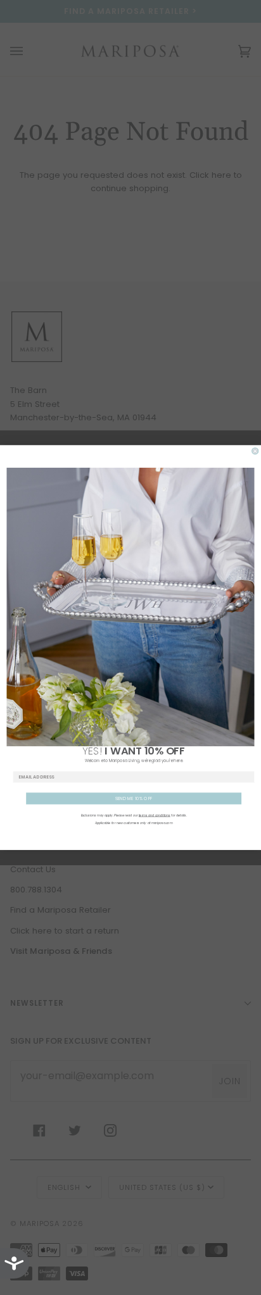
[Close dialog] (255, 450)
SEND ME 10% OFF (134, 798)
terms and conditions (154, 815)
